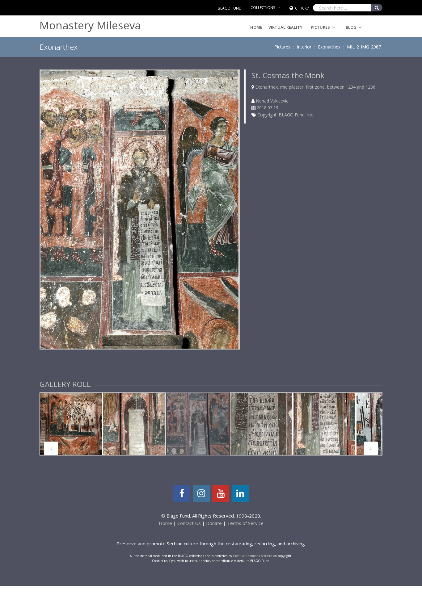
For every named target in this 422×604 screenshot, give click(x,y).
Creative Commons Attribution (255, 556)
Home (256, 27)
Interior (304, 47)
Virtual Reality (285, 27)
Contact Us (189, 523)
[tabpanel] (71, 423)
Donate (214, 523)
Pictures (320, 27)
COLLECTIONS (263, 7)
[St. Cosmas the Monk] (139, 209)
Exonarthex (329, 47)
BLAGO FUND (230, 8)
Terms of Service (245, 523)
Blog (351, 27)
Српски (302, 8)
